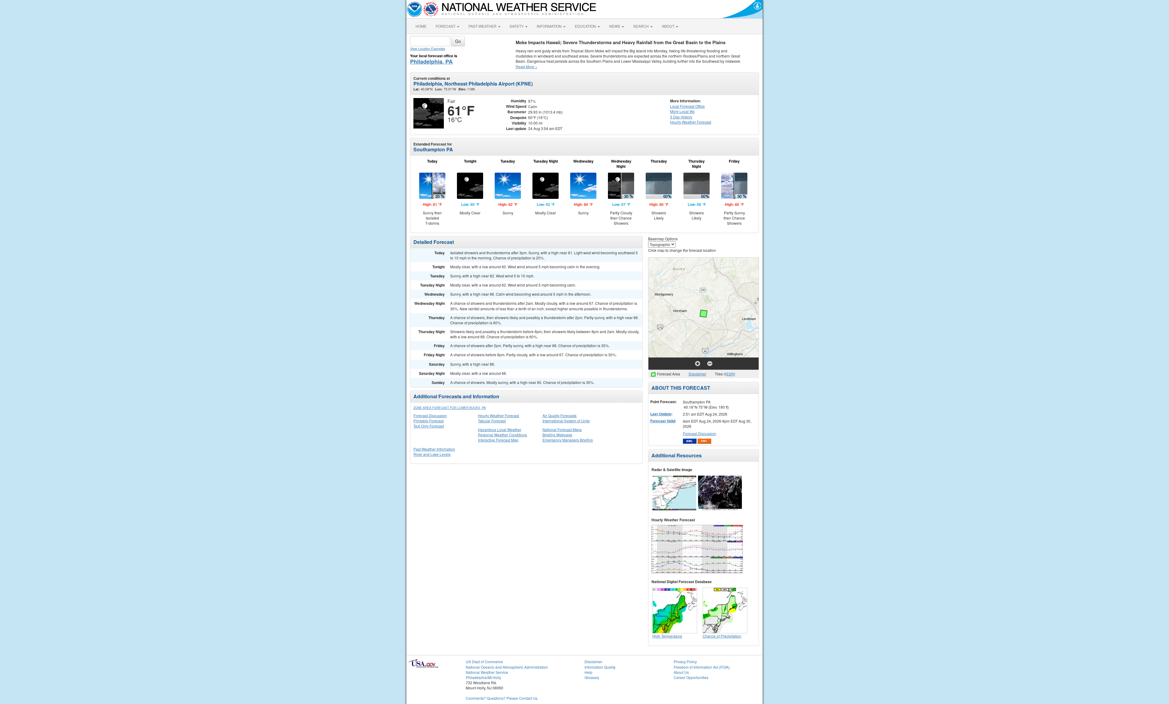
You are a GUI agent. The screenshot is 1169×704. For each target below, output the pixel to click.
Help (588, 672)
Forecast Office (687, 106)
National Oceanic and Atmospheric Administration (507, 667)
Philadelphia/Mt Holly (483, 677)
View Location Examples (427, 48)
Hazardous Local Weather (499, 429)
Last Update (660, 414)
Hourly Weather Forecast (498, 415)
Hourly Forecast (690, 122)
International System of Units (566, 420)
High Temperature (667, 636)
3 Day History (681, 116)
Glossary (591, 677)
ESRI (730, 373)
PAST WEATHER (483, 26)
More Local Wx (682, 111)
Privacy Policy (685, 661)
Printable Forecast (428, 420)
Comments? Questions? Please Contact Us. (502, 698)
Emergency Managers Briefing (567, 439)
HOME (421, 26)
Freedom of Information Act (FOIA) (702, 667)
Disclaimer (697, 373)
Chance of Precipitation (722, 636)
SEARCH (641, 26)
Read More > (526, 66)
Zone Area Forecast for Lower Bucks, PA (449, 408)
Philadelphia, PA (431, 61)
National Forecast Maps (562, 429)
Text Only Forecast (428, 425)
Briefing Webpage (557, 434)
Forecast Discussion (430, 415)
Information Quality (600, 667)
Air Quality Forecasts (559, 415)
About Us (681, 672)
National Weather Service (487, 672)
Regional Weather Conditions (502, 434)
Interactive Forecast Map (498, 439)
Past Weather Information (434, 449)
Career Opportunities (691, 677)
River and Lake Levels (432, 454)
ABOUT (668, 26)
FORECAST (446, 26)
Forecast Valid (662, 421)
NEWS (615, 26)
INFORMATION (550, 26)
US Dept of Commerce (484, 661)
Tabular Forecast (492, 420)
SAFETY (517, 26)
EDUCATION (586, 26)
